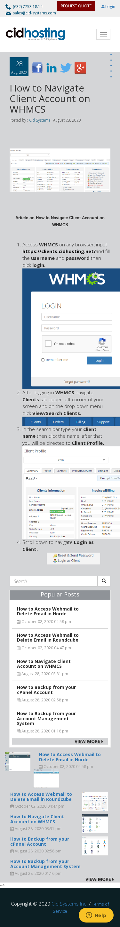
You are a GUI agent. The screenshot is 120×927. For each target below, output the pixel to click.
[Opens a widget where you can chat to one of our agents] (96, 916)
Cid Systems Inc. (70, 903)
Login (109, 6)
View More (88, 741)
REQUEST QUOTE (76, 6)
